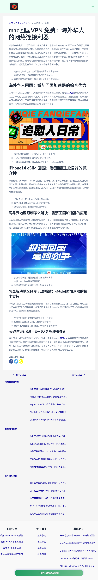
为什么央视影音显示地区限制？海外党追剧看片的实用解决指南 (49, 483)
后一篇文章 (78, 375)
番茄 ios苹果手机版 (12, 547)
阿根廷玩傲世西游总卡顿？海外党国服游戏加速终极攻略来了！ (49, 466)
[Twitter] (16, 361)
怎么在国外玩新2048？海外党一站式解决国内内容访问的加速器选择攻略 (49, 490)
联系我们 (42, 554)
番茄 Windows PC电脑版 (11, 535)
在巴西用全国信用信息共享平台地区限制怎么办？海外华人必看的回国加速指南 (49, 506)
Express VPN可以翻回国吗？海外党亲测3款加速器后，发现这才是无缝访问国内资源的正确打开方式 (49, 404)
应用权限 (42, 547)
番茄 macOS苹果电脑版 (12, 541)
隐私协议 (42, 541)
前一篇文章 (19, 375)
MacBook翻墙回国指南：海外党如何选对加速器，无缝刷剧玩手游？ (49, 396)
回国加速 (70, 92)
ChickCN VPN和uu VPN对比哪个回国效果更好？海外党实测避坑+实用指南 (49, 419)
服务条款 (42, 535)
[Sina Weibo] (21, 361)
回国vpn (63, 338)
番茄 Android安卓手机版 (12, 554)
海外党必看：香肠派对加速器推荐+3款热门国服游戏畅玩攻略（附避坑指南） (49, 436)
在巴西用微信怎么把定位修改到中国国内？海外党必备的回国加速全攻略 (49, 498)
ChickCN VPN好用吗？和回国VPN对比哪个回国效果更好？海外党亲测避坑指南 (49, 412)
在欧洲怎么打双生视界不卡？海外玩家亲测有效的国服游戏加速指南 (49, 443)
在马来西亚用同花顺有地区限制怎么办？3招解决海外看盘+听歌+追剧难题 (49, 513)
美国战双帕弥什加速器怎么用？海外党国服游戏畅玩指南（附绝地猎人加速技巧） (49, 459)
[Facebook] (11, 361)
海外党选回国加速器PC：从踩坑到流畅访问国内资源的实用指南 (49, 389)
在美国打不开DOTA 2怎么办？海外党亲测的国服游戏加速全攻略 (49, 451)
